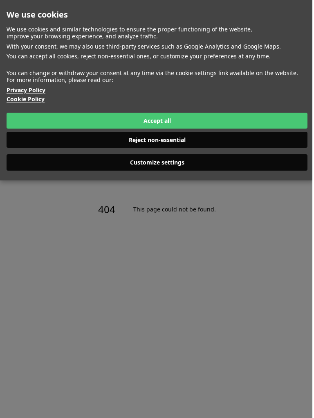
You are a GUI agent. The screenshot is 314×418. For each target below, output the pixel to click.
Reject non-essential (157, 140)
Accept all (157, 121)
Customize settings (157, 162)
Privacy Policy (26, 90)
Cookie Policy (26, 99)
